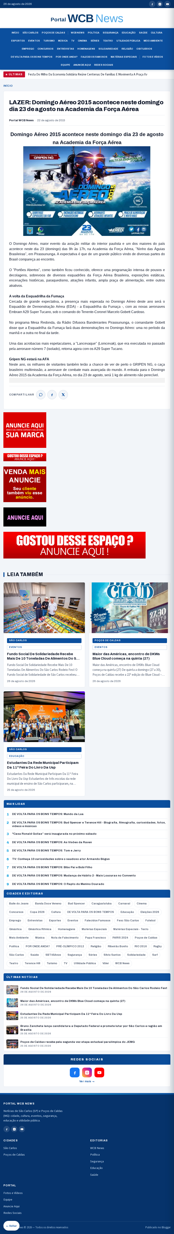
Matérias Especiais (124, 57)
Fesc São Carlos (128, 920)
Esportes (18, 40)
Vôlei (105, 963)
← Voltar (11, 1225)
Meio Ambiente (153, 40)
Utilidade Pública (128, 40)
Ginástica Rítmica (39, 929)
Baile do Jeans (18, 903)
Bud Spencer (76, 903)
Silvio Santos (112, 954)
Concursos (46, 48)
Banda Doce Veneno (48, 903)
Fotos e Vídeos (153, 57)
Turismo (49, 40)
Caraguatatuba (101, 903)
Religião (127, 48)
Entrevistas (65, 48)
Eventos (34, 40)
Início (15, 32)
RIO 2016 (141, 946)
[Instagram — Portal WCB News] (160, 4)
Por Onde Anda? (66, 57)
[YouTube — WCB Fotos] (167, 4)
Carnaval (124, 903)
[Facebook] (52, 394)
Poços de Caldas (53, 32)
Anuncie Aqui (82, 65)
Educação (129, 32)
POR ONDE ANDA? (38, 946)
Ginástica (15, 929)
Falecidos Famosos (94, 57)
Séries (95, 40)
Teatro (108, 40)
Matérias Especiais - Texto (130, 929)
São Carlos (30, 32)
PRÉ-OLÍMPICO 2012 (70, 946)
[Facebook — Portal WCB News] (152, 4)
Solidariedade (108, 48)
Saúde (143, 32)
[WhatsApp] (40, 394)
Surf (155, 954)
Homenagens (86, 48)
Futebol (150, 920)
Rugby (157, 946)
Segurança (110, 32)
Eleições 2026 (149, 912)
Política (93, 32)
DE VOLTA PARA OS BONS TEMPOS (90, 912)
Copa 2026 (37, 912)
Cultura (156, 32)
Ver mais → (87, 1081)
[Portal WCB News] (87, 18)
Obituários (144, 48)
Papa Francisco (95, 937)
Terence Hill (32, 963)
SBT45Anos (53, 954)
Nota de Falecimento (65, 937)
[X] (63, 394)
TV (72, 40)
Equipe (65, 65)
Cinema (82, 40)
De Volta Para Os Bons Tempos (31, 57)
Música (63, 40)
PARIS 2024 (120, 937)
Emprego (28, 48)
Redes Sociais (103, 65)
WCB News (77, 32)
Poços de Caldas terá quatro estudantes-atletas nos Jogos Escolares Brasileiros (81, 76)
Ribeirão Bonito (118, 946)
